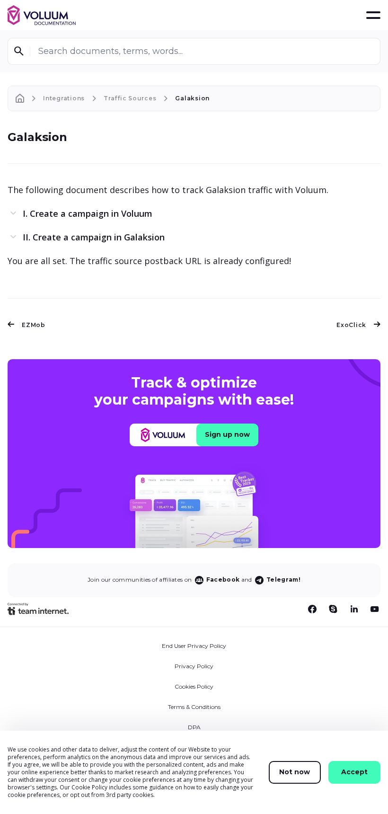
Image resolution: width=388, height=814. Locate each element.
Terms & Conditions (194, 706)
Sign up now (227, 434)
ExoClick (351, 324)
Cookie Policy (89, 787)
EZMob (33, 324)
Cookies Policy (194, 686)
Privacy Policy (194, 666)
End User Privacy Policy (194, 645)
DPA (194, 727)
